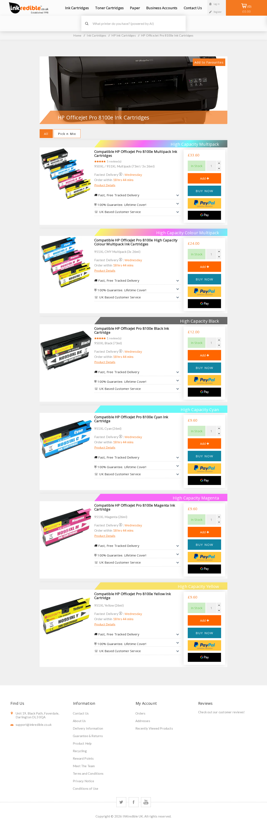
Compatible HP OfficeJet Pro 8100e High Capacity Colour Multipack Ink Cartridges (136, 242)
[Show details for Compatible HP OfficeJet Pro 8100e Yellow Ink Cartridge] (66, 616)
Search (86, 23)
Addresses (142, 721)
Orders (140, 713)
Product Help (82, 743)
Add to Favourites (209, 62)
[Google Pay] (204, 215)
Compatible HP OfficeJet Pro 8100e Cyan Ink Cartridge (131, 418)
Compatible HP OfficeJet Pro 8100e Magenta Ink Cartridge (134, 507)
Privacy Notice (83, 781)
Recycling (80, 751)
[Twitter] (121, 802)
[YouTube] (146, 802)
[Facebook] (134, 802)
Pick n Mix (67, 134)
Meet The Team (84, 766)
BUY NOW (204, 191)
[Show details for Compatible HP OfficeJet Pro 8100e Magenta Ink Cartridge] (66, 527)
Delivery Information (88, 728)
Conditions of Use (85, 788)
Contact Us (81, 713)
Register (218, 11)
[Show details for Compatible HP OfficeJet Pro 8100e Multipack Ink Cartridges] (66, 173)
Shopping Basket (246, 8)
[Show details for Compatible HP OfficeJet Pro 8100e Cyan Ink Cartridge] (66, 439)
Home (77, 35)
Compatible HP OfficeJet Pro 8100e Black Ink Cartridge (131, 330)
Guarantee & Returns (88, 736)
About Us (79, 721)
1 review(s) (114, 338)
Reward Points (83, 758)
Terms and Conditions (88, 773)
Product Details (104, 185)
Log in (217, 4)
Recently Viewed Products (154, 728)
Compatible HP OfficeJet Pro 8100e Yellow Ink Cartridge (132, 595)
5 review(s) (114, 161)
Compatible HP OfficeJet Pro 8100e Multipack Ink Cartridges (135, 153)
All (46, 134)
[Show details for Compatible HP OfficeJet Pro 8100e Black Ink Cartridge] (66, 350)
